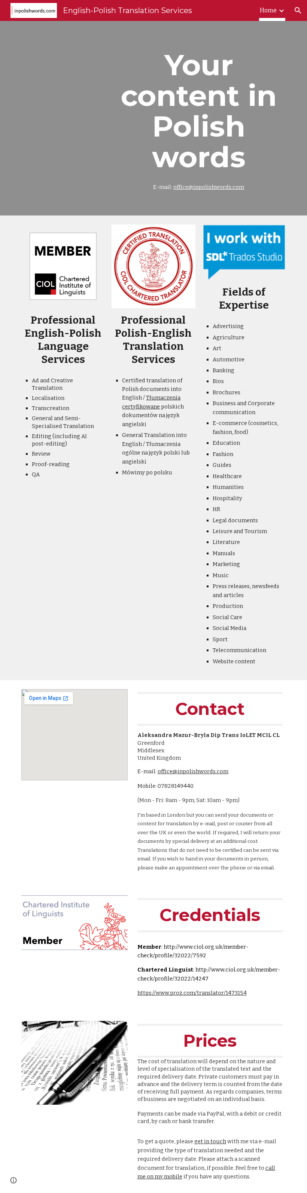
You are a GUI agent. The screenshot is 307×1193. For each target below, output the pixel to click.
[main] (199, 118)
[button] (298, 10)
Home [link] (268, 10)
